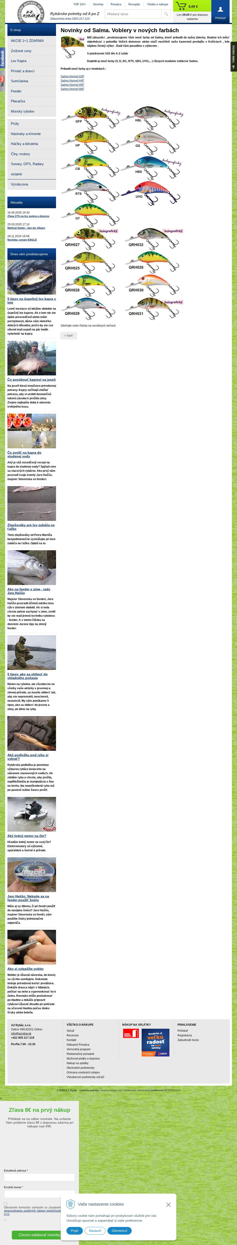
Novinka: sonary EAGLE (22, 239)
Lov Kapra (18, 61)
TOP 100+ (79, 4)
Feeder (16, 91)
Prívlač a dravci (22, 71)
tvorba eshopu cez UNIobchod (118, 1090)
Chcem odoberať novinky (39, 1235)
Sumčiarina (19, 81)
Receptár (134, 4)
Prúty (15, 124)
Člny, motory (20, 154)
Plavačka (18, 101)
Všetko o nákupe (157, 4)
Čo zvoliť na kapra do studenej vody (24, 454)
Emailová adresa (15, 1170)
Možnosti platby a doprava (83, 1058)
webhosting (143, 1090)
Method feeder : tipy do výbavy (26, 227)
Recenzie (73, 1035)
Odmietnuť (119, 1230)
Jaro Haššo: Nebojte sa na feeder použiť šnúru (28, 898)
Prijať (74, 1230)
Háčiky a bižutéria (24, 144)
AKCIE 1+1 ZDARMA (27, 41)
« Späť (68, 335)
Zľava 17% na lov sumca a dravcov (28, 216)
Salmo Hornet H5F (72, 84)
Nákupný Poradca (78, 1044)
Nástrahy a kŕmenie (26, 134)
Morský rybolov (22, 111)
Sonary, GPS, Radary (27, 164)
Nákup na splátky (77, 1063)
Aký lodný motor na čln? (26, 836)
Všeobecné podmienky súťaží (85, 1077)
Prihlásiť (183, 1030)
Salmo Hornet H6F (72, 89)
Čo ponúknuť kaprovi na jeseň (31, 379)
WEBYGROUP (172, 1090)
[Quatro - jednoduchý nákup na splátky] (155, 1042)
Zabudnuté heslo (188, 1040)
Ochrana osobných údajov (83, 1072)
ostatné (16, 174)
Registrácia (185, 1035)
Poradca (116, 4)
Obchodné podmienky (80, 1067)
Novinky (98, 4)
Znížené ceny (21, 51)
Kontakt (71, 1040)
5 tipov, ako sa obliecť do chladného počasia (27, 676)
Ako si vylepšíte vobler (25, 969)
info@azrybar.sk (21, 1033)
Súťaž (70, 1030)
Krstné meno (12, 1187)
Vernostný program (78, 1049)
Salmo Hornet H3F (72, 76)
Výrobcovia (19, 184)
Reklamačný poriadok (80, 1054)
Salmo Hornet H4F (72, 80)
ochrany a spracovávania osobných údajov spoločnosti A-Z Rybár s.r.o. (39, 1211)
